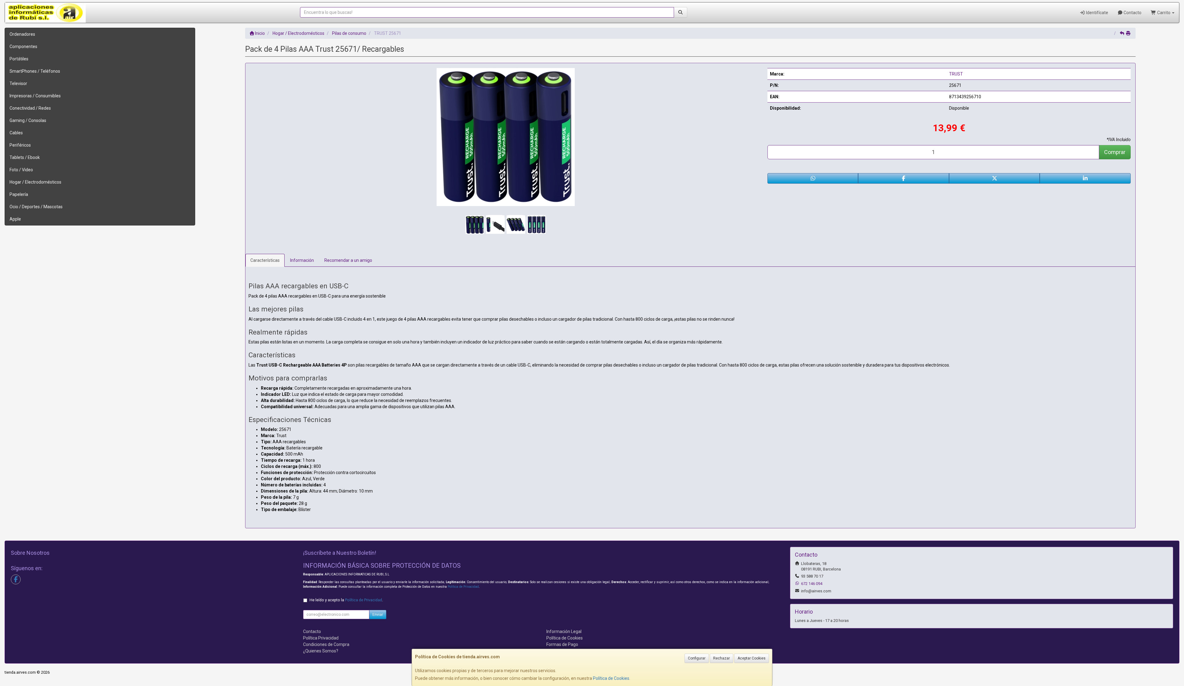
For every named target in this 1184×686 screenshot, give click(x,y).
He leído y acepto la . (346, 600)
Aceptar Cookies (752, 658)
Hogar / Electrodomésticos (35, 182)
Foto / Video (21, 169)
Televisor (18, 83)
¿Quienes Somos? (320, 650)
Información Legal (564, 631)
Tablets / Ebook (25, 157)
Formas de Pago (562, 644)
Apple (15, 219)
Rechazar (721, 658)
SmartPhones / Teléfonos (35, 71)
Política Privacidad (321, 637)
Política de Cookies (611, 678)
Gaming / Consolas (28, 120)
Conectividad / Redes (30, 108)
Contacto (1132, 12)
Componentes (23, 46)
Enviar (377, 614)
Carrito (1163, 12)
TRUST (956, 73)
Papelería (19, 194)
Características (265, 260)
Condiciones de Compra (326, 644)
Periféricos (20, 145)
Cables (16, 132)
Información (302, 260)
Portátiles (19, 58)
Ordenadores (22, 34)
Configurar (696, 658)
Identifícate (1096, 12)
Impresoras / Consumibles (35, 95)
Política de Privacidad (463, 586)
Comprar (1114, 152)
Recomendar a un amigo (348, 260)
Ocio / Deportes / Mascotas (36, 206)
